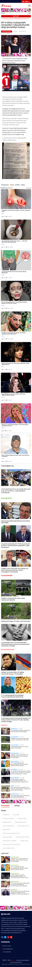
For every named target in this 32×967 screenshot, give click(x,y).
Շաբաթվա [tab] (5, 806)
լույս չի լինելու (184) (8, 848)
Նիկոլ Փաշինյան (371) (21, 822)
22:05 (21, 728)
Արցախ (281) (6, 829)
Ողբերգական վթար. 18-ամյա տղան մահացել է (15, 621)
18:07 (22, 736)
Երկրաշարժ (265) (7, 837)
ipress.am (13, 960)
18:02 (22, 745)
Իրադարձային (7, 575)
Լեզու (27, 1)
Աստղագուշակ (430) (8, 818)
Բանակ (12, 785)
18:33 (21, 769)
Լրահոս (4, 725)
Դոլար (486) (16, 814)
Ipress (16, 31)
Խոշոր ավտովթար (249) (22, 837)
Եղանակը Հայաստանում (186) (11, 844)
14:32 (22, 794)
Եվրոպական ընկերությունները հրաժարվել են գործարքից (15, 521)
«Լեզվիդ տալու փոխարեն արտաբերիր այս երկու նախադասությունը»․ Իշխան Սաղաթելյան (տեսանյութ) (14, 570)
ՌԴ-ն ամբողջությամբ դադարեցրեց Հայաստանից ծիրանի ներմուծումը (12, 696)
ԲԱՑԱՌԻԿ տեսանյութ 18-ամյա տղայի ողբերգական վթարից (13, 599)
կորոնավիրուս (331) (23, 825)
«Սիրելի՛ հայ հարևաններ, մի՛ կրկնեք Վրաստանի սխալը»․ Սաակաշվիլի (12, 490)
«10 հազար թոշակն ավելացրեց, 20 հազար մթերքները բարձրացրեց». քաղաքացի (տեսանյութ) (20, 797)
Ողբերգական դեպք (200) (9, 840)
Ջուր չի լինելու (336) (8, 825)
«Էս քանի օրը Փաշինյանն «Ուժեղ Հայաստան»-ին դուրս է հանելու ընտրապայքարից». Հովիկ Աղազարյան (16, 545)
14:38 (22, 777)
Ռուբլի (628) (6, 814)
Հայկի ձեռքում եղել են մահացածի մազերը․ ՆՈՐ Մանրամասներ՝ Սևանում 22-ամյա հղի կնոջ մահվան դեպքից (16, 719)
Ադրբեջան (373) (7, 822)
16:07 (22, 753)
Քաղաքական (6, 498)
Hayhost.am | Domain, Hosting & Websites (19, 964)
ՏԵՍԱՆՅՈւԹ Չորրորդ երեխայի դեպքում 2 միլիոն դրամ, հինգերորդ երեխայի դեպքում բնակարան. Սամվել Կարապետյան (20, 893)
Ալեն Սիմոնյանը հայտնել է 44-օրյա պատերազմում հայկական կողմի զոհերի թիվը (20, 789)
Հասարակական (6, 31)
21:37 (22, 761)
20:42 (18, 785)
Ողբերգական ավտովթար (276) (11, 833)
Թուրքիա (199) (24, 840)
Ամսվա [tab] (17, 806)
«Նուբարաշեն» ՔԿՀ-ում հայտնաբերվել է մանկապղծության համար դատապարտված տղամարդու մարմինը (15, 644)
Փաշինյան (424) (21, 818)
